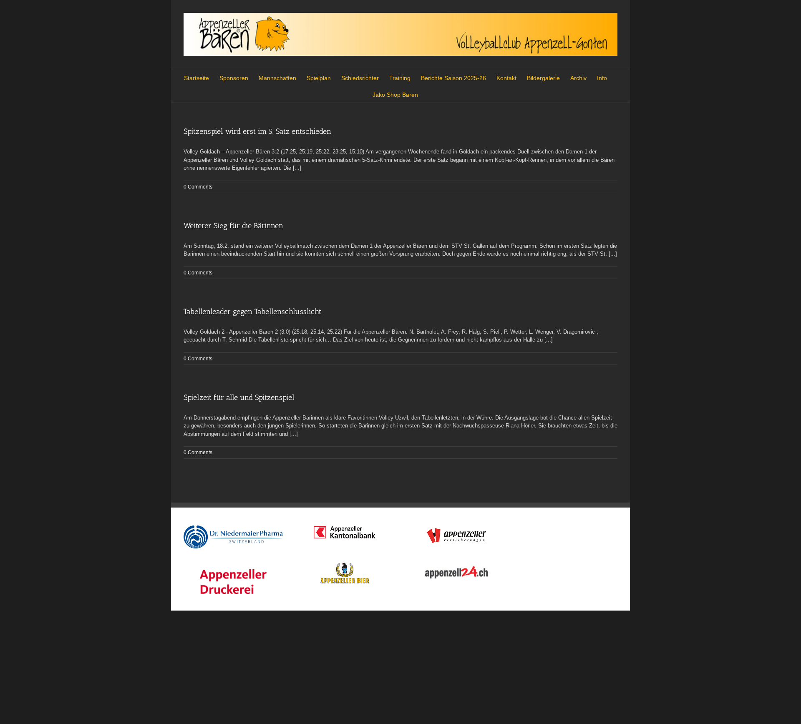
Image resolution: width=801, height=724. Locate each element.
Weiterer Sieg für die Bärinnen (233, 225)
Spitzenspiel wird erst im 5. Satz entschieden (257, 131)
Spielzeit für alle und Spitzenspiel (239, 397)
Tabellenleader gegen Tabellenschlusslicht (252, 311)
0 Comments (198, 187)
